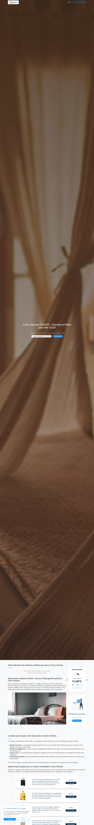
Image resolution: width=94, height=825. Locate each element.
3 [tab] (76, 690)
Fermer (23, 819)
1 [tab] (73, 690)
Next (86, 680)
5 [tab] (78, 690)
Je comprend (10, 819)
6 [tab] (80, 690)
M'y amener (58, 336)
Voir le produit (71, 783)
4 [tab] (77, 690)
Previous (67, 680)
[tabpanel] (77, 680)
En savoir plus (7, 816)
